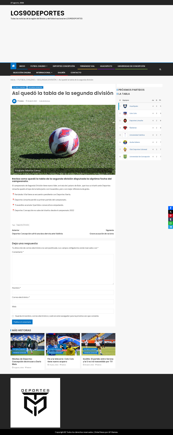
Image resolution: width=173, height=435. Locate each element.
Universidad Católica (137, 135)
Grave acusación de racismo (102, 232)
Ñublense (133, 128)
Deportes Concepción (64, 66)
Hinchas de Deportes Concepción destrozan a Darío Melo (26, 362)
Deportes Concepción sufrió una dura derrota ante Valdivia (37, 232)
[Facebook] (170, 208)
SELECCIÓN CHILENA (22, 72)
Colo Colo (133, 113)
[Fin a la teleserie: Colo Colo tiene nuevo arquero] (63, 344)
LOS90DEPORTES (37, 13)
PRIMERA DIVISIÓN (19, 352)
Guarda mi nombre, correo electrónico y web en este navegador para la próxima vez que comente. (57, 316)
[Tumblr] (170, 219)
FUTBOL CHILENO (38, 66)
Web (14, 306)
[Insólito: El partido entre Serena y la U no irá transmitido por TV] (98, 344)
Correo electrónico (21, 297)
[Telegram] (170, 227)
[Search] (160, 69)
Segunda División (22, 225)
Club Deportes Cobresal (138, 149)
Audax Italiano (135, 142)
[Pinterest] (170, 216)
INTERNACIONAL (43, 72)
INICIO (22, 66)
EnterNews (100, 432)
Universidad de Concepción (131, 66)
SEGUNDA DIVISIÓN (35, 87)
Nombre (16, 288)
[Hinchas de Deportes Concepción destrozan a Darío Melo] (27, 344)
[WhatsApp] (170, 223)
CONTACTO (76, 72)
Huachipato (106, 66)
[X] (170, 212)
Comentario (18, 252)
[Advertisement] (86, 43)
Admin (21, 101)
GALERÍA (61, 72)
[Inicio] (13, 66)
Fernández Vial (87, 66)
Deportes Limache (136, 121)
